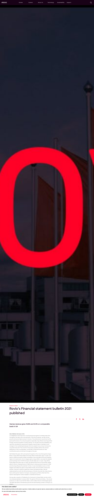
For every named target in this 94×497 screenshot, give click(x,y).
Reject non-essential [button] (72, 494)
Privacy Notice (14, 494)
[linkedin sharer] (83, 419)
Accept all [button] (88, 494)
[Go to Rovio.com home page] (4, 2)
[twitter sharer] (80, 419)
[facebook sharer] (76, 419)
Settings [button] (81, 494)
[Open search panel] (91, 2)
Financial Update (13, 405)
